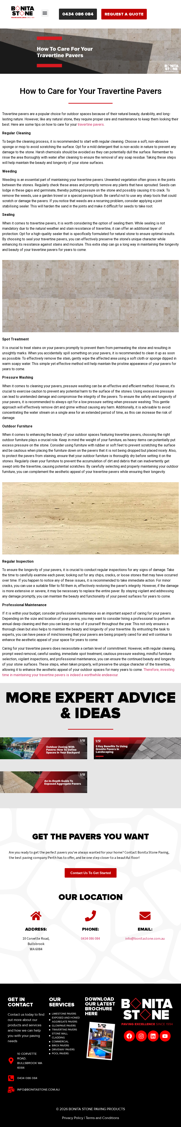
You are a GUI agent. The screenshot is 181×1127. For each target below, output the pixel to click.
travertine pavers (91, 124)
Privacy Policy (72, 1118)
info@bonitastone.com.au (145, 938)
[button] (45, 13)
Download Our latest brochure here (100, 1006)
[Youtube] (165, 1036)
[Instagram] (141, 1036)
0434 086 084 (90, 938)
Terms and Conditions (102, 1118)
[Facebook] (129, 1036)
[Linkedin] (153, 1036)
